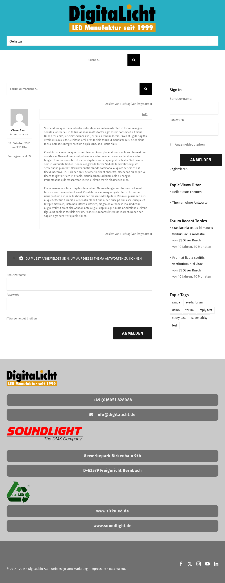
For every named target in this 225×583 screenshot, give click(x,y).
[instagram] (198, 564)
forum (189, 310)
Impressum (98, 569)
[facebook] (181, 564)
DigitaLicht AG (38, 569)
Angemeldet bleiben (23, 318)
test (174, 325)
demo (176, 310)
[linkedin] (216, 564)
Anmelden (132, 333)
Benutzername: (16, 274)
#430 (144, 114)
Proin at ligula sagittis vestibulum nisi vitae (188, 261)
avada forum (194, 302)
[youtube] (207, 564)
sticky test (179, 318)
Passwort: (13, 294)
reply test (206, 310)
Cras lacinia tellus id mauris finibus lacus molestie (192, 231)
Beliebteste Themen (187, 192)
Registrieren (179, 169)
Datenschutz (117, 569)
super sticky (199, 318)
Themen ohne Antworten (190, 203)
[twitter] (190, 564)
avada (176, 302)
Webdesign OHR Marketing (69, 569)
